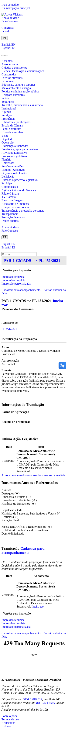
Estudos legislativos (13, 169)
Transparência (10, 214)
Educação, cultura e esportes (18, 84)
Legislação (8, 176)
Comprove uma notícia (15, 207)
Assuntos (7, 60)
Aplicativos (8, 722)
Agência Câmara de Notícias (19, 190)
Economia (8, 81)
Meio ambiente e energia (16, 88)
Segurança (8, 101)
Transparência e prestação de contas (23, 210)
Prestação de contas (13, 217)
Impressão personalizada (16, 283)
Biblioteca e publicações (16, 122)
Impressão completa (13, 280)
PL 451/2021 (9, 329)
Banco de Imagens (13, 200)
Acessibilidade (10, 17)
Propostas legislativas (14, 156)
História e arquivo (12, 132)
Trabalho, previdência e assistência (22, 105)
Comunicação (10, 186)
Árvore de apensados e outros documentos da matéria (33, 475)
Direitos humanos (12, 77)
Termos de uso (10, 719)
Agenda (6, 111)
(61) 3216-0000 (45, 702)
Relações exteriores (13, 94)
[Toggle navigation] (3, 55)
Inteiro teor (38, 606)
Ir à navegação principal (16, 8)
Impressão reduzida (13, 276)
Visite (5, 135)
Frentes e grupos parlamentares (20, 149)
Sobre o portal (10, 716)
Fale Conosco (10, 21)
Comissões (8, 163)
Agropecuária (10, 64)
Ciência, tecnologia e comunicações (23, 71)
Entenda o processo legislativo (20, 180)
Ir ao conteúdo (10, 4)
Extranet (7, 726)
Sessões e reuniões (13, 166)
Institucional (9, 108)
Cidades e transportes (14, 67)
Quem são (8, 142)
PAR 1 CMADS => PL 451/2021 (31, 260)
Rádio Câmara (10, 193)
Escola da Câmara (12, 125)
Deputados (8, 139)
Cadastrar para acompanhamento (22, 290)
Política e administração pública (20, 91)
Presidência (8, 118)
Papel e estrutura (11, 128)
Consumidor (9, 74)
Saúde (5, 98)
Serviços (7, 115)
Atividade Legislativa (14, 152)
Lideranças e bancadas (15, 145)
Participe (7, 183)
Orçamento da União (14, 173)
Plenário (6, 159)
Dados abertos (10, 220)
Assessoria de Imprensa (15, 203)
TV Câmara (9, 197)
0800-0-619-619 (32, 699)
